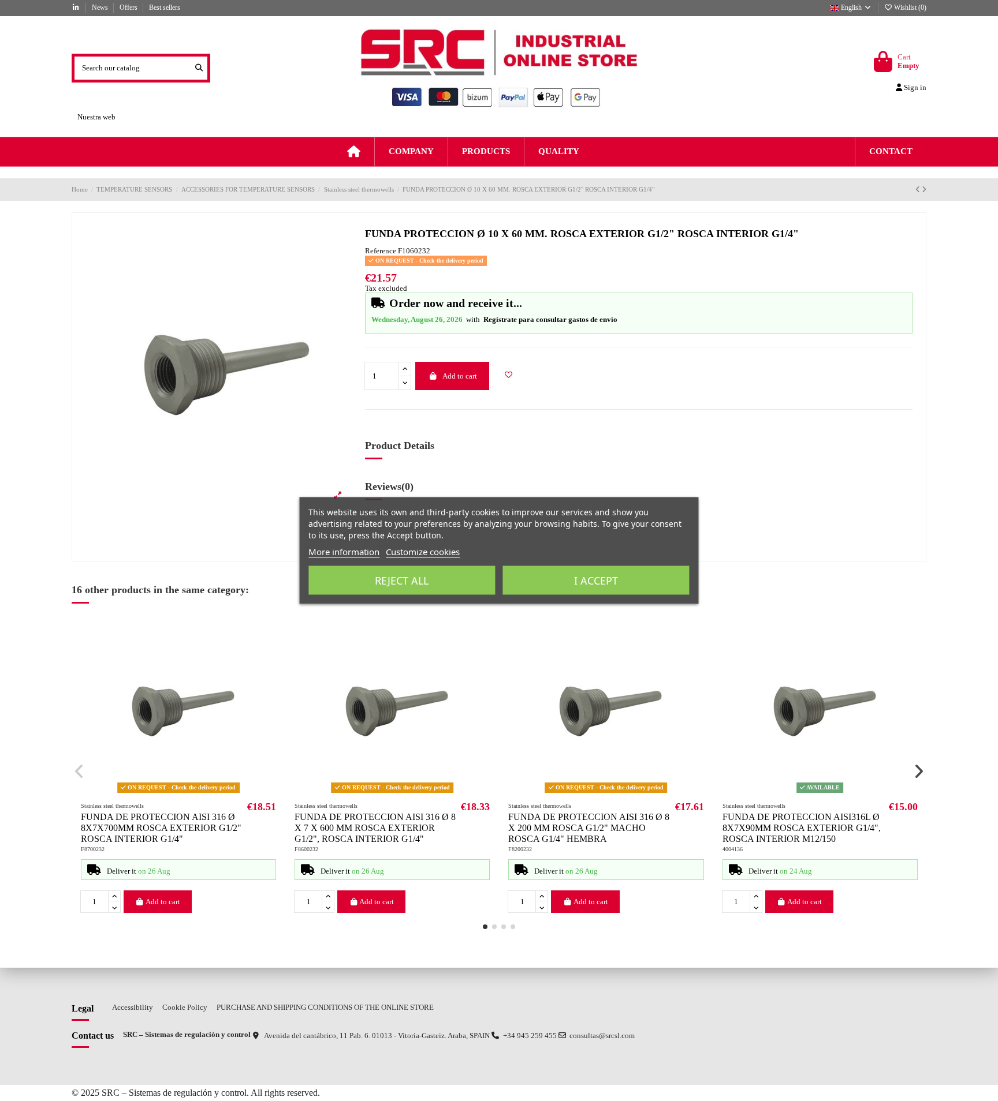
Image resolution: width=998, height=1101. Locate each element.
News (101, 7)
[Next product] (924, 189)
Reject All (402, 580)
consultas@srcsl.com (602, 1035)
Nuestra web (96, 117)
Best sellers (164, 7)
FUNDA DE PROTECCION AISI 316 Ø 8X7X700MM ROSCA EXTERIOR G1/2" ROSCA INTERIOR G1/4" (161, 828)
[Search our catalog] (199, 68)
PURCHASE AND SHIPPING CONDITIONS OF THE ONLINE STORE (325, 1007)
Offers (129, 7)
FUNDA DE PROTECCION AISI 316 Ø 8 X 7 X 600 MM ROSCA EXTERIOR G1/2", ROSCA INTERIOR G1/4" (375, 828)
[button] (485, 926)
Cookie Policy (184, 1007)
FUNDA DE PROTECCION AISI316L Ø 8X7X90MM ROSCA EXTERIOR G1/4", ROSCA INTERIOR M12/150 (802, 828)
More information (343, 551)
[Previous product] (918, 189)
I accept (596, 580)
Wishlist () (909, 7)
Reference (380, 250)
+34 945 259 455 (530, 1035)
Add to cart (459, 376)
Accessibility (132, 1007)
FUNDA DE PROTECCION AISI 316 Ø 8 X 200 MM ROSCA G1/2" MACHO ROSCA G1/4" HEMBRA (588, 828)
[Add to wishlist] (509, 375)
